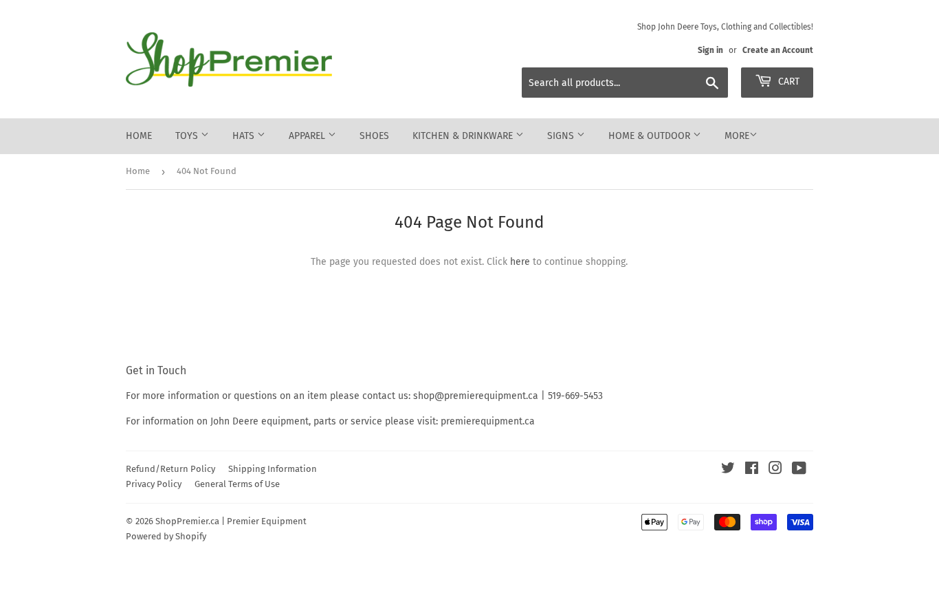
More (737, 136)
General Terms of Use (237, 484)
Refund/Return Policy (170, 469)
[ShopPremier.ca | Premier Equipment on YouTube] (799, 470)
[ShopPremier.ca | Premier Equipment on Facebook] (751, 470)
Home (139, 136)
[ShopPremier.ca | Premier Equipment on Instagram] (775, 470)
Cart (787, 81)
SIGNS (562, 136)
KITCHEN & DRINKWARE (464, 136)
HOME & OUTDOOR (650, 136)
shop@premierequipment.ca (475, 396)
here (520, 262)
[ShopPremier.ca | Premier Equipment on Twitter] (728, 470)
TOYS (188, 136)
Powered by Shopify (166, 536)
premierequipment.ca (488, 421)
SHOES (374, 136)
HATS (244, 136)
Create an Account (777, 50)
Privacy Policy (153, 484)
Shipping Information (272, 469)
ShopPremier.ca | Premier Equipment (231, 521)
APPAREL (308, 136)
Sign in (710, 50)
